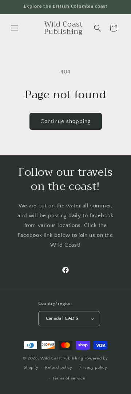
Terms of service (68, 378)
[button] (15, 28)
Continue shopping (65, 121)
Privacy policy (93, 367)
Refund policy (58, 367)
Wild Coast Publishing (61, 358)
